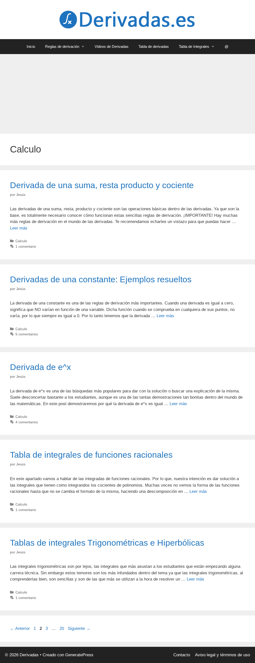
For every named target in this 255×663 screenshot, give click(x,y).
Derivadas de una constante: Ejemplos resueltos (100, 279)
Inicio (31, 46)
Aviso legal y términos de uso (222, 655)
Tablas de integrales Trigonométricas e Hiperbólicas (107, 542)
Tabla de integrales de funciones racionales (91, 454)
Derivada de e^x (40, 367)
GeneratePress (79, 655)
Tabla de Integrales (194, 46)
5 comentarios (26, 334)
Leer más (18, 228)
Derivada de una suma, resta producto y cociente (102, 185)
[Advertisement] (127, 91)
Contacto (181, 655)
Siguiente (79, 628)
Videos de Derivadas (111, 46)
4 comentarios (26, 422)
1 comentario (25, 246)
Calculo (21, 241)
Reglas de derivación (62, 46)
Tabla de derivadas (153, 46)
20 (62, 628)
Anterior (20, 628)
